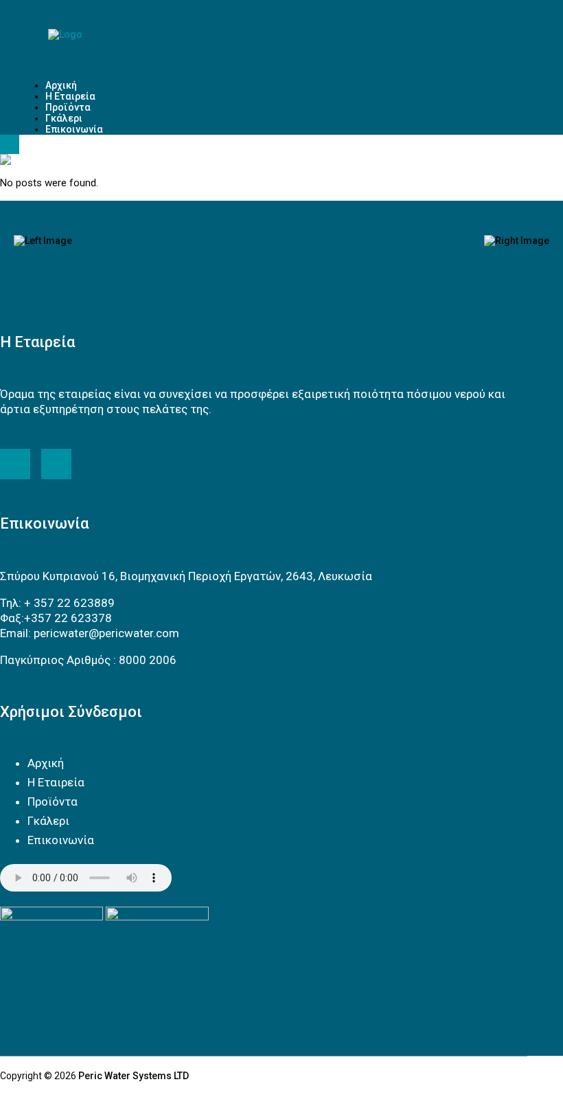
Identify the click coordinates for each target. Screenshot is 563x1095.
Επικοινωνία (60, 840)
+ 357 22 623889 (69, 603)
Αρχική (45, 763)
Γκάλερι (48, 821)
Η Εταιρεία (55, 782)
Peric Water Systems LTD (133, 1075)
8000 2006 (147, 660)
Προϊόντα (52, 801)
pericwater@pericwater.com (106, 633)
